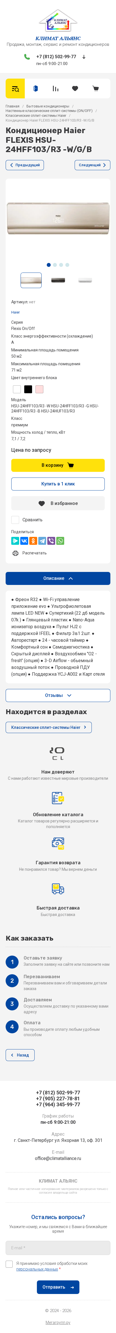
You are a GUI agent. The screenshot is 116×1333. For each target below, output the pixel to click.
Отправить (54, 1287)
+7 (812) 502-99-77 (56, 56)
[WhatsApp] (60, 541)
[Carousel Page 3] (61, 265)
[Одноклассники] (33, 541)
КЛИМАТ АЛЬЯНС (58, 38)
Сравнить (33, 519)
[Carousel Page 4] (67, 265)
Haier (15, 312)
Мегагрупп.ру (58, 1322)
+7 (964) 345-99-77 (58, 1104)
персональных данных (37, 1269)
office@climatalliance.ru (58, 1158)
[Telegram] (42, 541)
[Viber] (51, 541)
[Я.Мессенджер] (15, 541)
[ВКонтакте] (24, 541)
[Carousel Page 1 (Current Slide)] (49, 265)
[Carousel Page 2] (55, 265)
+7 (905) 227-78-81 (58, 1098)
